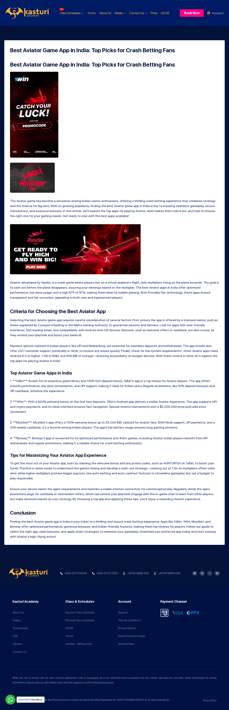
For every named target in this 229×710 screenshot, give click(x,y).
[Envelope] (195, 573)
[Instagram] (210, 573)
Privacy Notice (127, 628)
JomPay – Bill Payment (78, 644)
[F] (168, 700)
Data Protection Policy (131, 636)
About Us (105, 13)
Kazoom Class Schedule (80, 612)
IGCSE (165, 13)
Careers (17, 644)
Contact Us (19, 651)
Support (123, 612)
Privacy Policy (209, 700)
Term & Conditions (129, 620)
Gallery (17, 620)
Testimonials (20, 628)
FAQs (154, 13)
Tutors (91, 13)
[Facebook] (202, 573)
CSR (15, 636)
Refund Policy (126, 644)
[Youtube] (217, 573)
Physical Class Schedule (79, 620)
